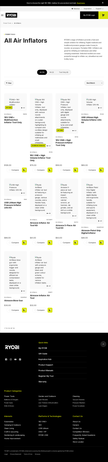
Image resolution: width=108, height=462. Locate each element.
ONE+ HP (42, 432)
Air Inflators (7, 114)
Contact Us (78, 416)
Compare (15, 170)
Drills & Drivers (9, 406)
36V (40, 425)
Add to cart (24, 170)
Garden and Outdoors (47, 396)
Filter (9, 83)
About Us (76, 422)
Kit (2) (52, 72)
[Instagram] (11, 359)
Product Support (45, 365)
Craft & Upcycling (11, 432)
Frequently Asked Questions (84, 435)
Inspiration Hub (44, 359)
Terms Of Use (28, 454)
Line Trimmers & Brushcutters (48, 403)
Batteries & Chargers (11, 399)
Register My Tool (45, 376)
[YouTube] (15, 359)
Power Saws (8, 403)
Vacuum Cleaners (79, 399)
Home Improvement (12, 438)
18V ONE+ (42, 422)
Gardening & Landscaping (14, 435)
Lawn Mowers (43, 399)
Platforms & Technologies (49, 416)
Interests (8, 416)
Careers (76, 425)
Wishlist (77, 9)
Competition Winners (81, 432)
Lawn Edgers (42, 406)
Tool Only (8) (63, 72)
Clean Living (9, 428)
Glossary (37, 454)
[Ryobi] (11, 15)
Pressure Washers (79, 403)
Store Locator (78, 442)
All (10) (42, 72)
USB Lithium (43, 428)
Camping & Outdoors (12, 425)
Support (98, 8)
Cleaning (76, 396)
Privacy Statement (15, 454)
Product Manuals (45, 370)
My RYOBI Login (89, 15)
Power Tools (9, 396)
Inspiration (88, 8)
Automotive (8, 422)
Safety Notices (78, 438)
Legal (6, 454)
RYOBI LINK (43, 435)
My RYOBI (42, 348)
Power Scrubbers (79, 406)
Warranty (42, 382)
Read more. (81, 3)
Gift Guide (42, 354)
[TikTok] (20, 359)
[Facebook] (6, 359)
